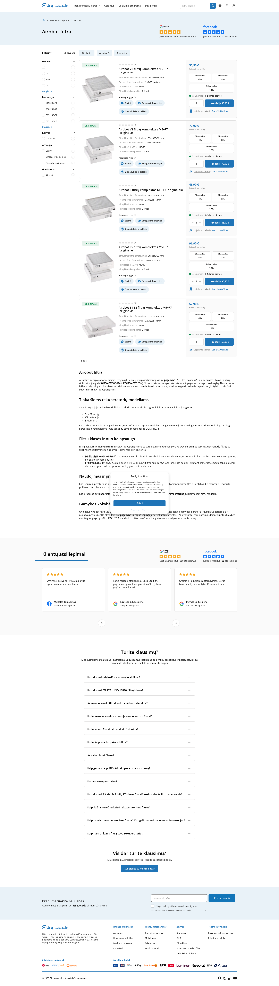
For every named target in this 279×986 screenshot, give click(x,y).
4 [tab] (148, 624)
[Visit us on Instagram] (224, 978)
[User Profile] (227, 6)
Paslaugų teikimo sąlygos (220, 933)
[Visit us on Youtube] (235, 978)
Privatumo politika (138, 510)
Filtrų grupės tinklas (123, 938)
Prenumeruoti (222, 898)
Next (175, 623)
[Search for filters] (213, 6)
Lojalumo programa (130, 5)
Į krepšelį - (219, 103)
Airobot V (122, 53)
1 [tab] (115, 624)
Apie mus (109, 5)
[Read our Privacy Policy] (205, 910)
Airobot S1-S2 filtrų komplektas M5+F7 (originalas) (145, 309)
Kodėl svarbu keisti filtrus (189, 948)
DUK (179, 938)
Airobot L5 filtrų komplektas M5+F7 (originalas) (143, 248)
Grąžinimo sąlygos (154, 933)
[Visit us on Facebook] (219, 978)
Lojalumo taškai (202, 111)
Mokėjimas (150, 938)
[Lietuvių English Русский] (220, 6)
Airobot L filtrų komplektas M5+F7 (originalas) (151, 190)
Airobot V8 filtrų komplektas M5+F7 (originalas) (143, 131)
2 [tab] (129, 624)
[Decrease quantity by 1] (193, 103)
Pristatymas (151, 943)
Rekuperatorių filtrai (85, 5)
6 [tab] (167, 624)
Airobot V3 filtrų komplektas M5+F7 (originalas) (143, 70)
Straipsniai (151, 5)
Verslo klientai (152, 948)
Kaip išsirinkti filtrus (186, 953)
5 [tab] (157, 624)
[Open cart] (234, 6)
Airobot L (87, 53)
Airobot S (104, 53)
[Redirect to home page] (43, 20)
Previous (101, 623)
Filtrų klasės (182, 943)
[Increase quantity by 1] (200, 103)
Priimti (140, 503)
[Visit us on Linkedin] (230, 978)
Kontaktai (118, 948)
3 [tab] (138, 624)
